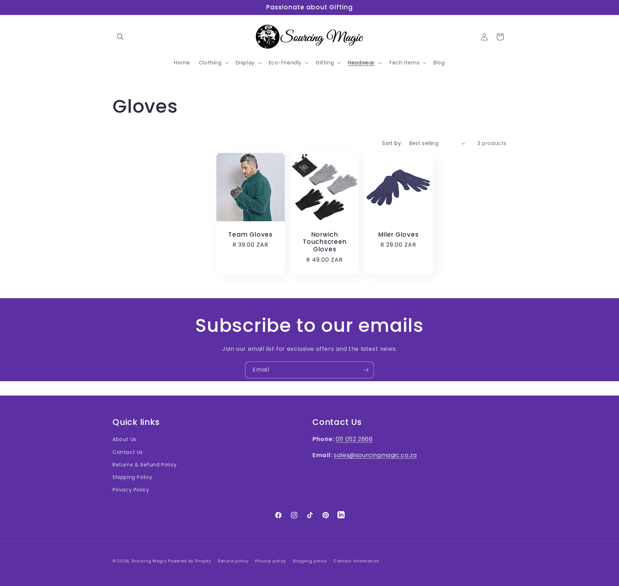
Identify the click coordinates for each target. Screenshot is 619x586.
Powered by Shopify (189, 561)
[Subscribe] (366, 370)
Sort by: (392, 143)
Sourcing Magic (149, 561)
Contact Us (127, 452)
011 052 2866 (354, 439)
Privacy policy (270, 560)
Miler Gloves (398, 234)
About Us (124, 439)
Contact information (356, 560)
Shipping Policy (132, 477)
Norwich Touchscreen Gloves (324, 242)
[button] (120, 37)
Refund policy (233, 560)
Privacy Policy (130, 489)
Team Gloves (250, 234)
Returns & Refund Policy (144, 464)
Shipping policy (310, 560)
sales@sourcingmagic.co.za (375, 455)
